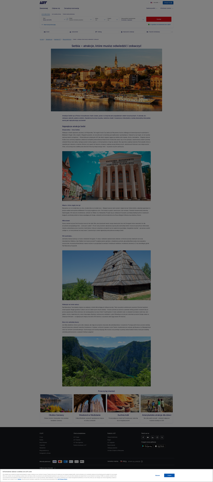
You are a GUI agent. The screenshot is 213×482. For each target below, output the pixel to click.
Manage (157, 475)
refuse (19, 479)
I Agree (169, 475)
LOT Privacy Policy (62, 479)
